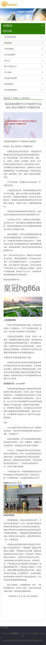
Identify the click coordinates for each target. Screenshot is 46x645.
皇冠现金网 (25, 641)
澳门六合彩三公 (10, 66)
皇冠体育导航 (8, 641)
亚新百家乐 (8, 84)
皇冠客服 (33, 641)
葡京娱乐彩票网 (10, 78)
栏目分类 (7, 31)
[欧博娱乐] (9, 4)
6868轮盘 (8, 43)
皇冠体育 (17, 641)
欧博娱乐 (8, 25)
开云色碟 (7, 72)
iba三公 (7, 60)
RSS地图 (33, 633)
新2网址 (40, 641)
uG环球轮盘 (9, 49)
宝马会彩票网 (9, 55)
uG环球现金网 (10, 37)
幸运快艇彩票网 (10, 90)
